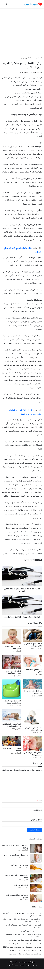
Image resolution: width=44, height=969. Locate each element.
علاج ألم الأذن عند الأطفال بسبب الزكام (16, 855)
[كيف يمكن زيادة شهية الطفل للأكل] (11, 636)
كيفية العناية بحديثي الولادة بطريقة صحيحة (16, 876)
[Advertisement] (22, 33)
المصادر (22, 965)
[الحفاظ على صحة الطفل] (36, 888)
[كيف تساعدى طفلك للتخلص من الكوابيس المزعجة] (11, 715)
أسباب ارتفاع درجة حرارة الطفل (34, 670)
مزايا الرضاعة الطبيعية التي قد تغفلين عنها (33, 753)
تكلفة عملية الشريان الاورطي (31, 930)
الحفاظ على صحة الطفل (20, 885)
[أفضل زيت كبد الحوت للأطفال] (36, 868)
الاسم (39, 800)
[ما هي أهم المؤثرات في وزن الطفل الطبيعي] (36, 898)
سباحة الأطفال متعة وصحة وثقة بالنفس (33, 692)
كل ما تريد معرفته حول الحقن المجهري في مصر (24, 943)
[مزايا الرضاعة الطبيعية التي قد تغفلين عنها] (32, 743)
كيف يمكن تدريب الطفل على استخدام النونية (13, 702)
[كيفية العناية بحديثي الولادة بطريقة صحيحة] (36, 878)
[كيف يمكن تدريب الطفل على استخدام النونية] (11, 689)
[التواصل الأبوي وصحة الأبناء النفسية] (11, 741)
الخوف (32, 560)
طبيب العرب (37, 72)
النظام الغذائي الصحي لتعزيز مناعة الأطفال (13, 672)
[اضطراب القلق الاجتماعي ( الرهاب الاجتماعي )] (32, 635)
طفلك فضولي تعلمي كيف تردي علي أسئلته (33, 728)
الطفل (26, 560)
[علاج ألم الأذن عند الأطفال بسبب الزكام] (36, 858)
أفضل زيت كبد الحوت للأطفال (19, 865)
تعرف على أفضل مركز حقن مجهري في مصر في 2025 (22, 947)
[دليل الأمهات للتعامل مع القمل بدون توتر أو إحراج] (36, 848)
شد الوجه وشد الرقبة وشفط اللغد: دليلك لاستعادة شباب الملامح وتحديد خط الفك (22, 920)
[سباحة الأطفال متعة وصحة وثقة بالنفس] (32, 684)
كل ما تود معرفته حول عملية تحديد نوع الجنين (25, 950)
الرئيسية (38, 57)
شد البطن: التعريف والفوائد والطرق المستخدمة (25, 954)
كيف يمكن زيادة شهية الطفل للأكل (13, 647)
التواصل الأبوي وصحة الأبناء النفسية (12, 749)
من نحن (35, 965)
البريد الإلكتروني (36, 810)
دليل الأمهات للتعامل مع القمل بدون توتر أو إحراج (15, 846)
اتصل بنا (28, 965)
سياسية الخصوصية (12, 965)
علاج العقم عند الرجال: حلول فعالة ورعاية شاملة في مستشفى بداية (23, 935)
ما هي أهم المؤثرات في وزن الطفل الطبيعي (16, 896)
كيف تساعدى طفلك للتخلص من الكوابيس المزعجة (11, 725)
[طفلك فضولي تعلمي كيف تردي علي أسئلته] (32, 717)
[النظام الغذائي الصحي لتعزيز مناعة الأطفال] (11, 662)
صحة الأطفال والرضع (27, 57)
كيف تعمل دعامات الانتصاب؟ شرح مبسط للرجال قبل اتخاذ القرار (23, 926)
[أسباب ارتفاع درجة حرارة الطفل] (32, 661)
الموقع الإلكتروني (36, 819)
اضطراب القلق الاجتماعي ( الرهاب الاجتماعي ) (33, 644)
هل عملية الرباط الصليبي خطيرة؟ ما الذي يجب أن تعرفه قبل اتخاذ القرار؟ (22, 914)
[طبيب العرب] (33, 4)
